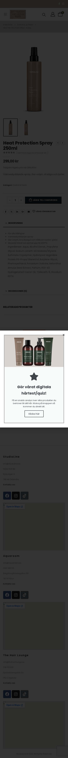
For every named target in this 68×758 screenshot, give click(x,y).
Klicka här (34, 413)
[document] (34, 379)
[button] (63, 335)
